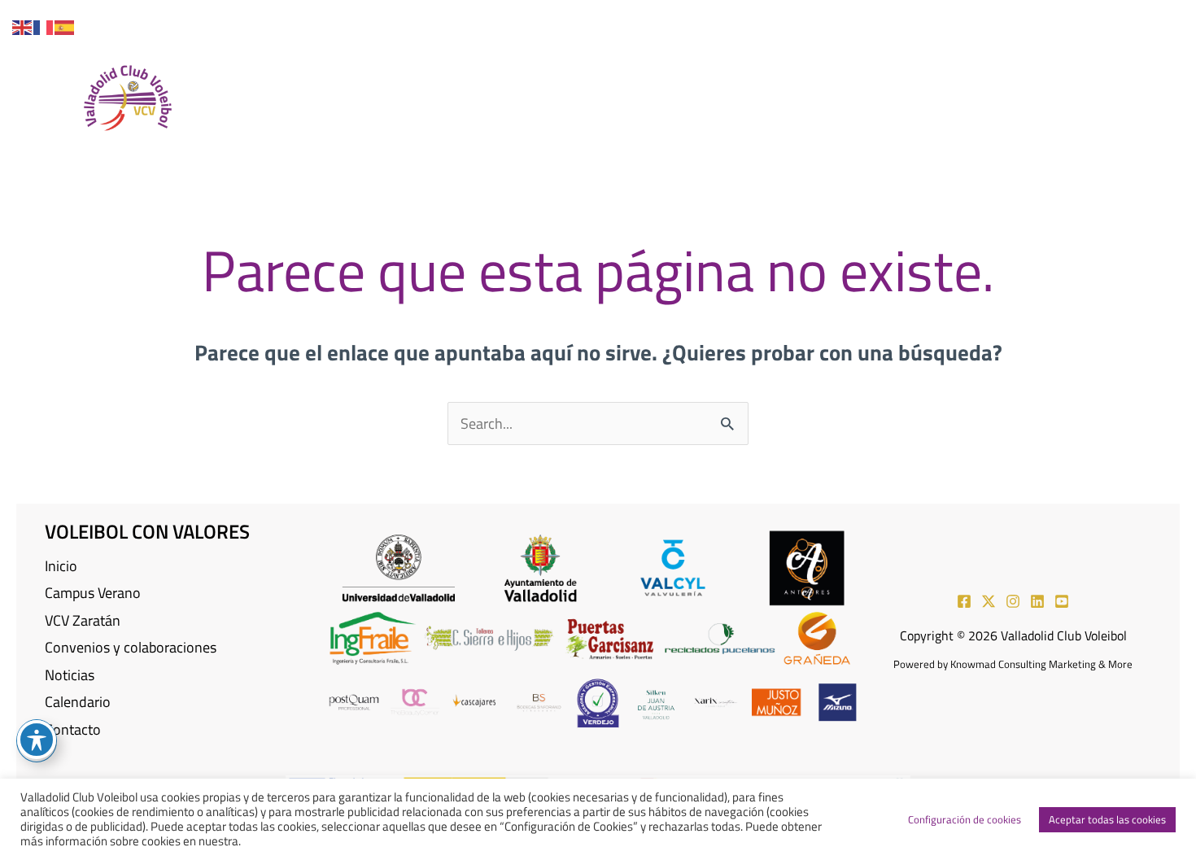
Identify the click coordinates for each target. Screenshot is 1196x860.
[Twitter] (1040, 22)
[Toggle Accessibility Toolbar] (36, 739)
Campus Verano (93, 593)
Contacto (73, 729)
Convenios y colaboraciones (130, 647)
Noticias (69, 675)
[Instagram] (1079, 22)
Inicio (61, 566)
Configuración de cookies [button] (964, 819)
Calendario (78, 702)
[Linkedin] (1118, 22)
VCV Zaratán (82, 620)
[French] (44, 26)
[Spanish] (65, 26)
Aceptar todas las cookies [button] (1107, 819)
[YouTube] (1158, 22)
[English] (22, 26)
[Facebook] (1001, 22)
